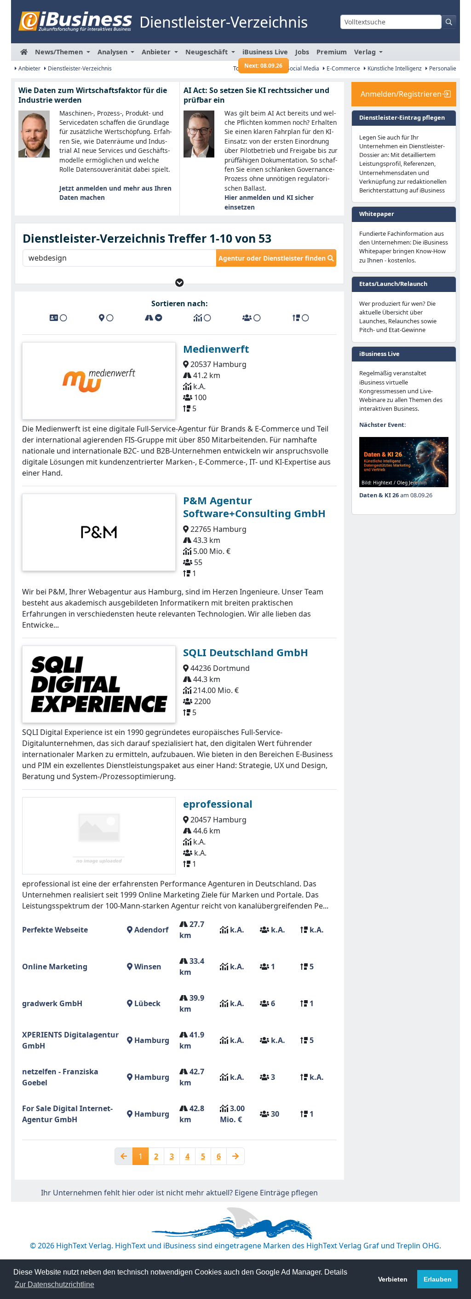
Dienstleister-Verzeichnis (79, 68)
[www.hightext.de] (235, 1222)
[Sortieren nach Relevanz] (301, 317)
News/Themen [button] (60, 51)
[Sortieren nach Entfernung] (153, 317)
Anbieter (28, 68)
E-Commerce (342, 68)
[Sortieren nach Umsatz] (202, 317)
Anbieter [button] (157, 51)
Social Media (302, 68)
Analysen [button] (113, 51)
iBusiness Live (265, 54)
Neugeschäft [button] (207, 51)
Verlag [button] (366, 51)
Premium (331, 51)
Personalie (442, 68)
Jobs (302, 51)
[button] (179, 282)
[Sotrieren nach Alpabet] (58, 317)
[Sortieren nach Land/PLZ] (106, 317)
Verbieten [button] (393, 1279)
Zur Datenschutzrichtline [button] (54, 1284)
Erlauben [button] (438, 1279)
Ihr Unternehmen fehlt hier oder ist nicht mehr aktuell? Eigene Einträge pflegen (179, 1193)
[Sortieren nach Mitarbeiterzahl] (251, 317)
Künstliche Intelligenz (394, 68)
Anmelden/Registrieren (401, 94)
